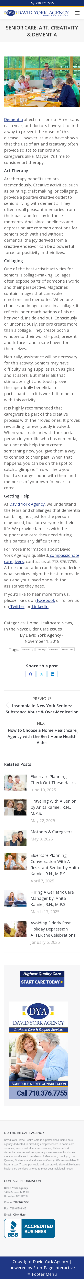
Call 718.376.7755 (42, 1093)
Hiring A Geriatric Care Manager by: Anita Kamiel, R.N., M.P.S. (52, 898)
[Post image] (15, 783)
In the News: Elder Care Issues (33, 629)
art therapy (27, 649)
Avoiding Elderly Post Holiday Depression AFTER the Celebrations (53, 929)
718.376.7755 (45, 3)
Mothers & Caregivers (52, 832)
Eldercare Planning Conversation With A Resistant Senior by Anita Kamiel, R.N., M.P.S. (55, 864)
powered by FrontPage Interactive (42, 1267)
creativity (41, 649)
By (40, 635)
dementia (53, 649)
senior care (67, 649)
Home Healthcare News (49, 623)
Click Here (19, 1214)
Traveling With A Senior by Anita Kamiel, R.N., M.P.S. (53, 807)
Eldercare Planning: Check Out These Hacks (53, 779)
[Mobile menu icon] (77, 13)
